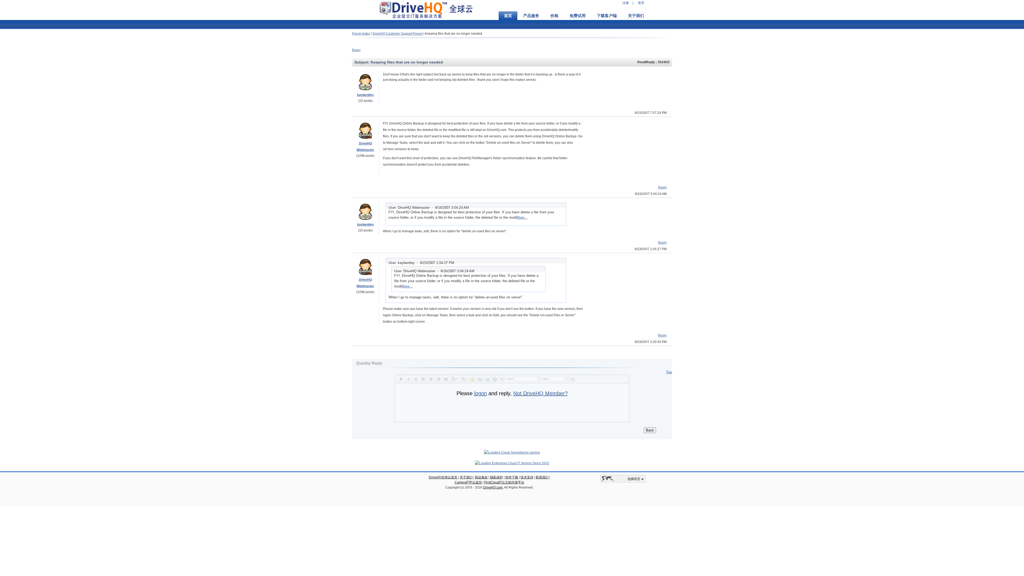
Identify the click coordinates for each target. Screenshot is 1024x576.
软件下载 (511, 477)
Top (669, 372)
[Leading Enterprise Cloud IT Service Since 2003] (512, 463)
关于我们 (636, 16)
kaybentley (365, 95)
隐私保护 (496, 477)
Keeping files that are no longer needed (453, 33)
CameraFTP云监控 (468, 482)
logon (480, 393)
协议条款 (481, 477)
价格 (554, 16)
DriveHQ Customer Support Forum (398, 33)
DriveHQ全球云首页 (443, 477)
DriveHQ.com (493, 487)
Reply (356, 50)
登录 (641, 3)
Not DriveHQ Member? (540, 393)
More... (522, 217)
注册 (625, 3)
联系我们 (542, 477)
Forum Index (361, 33)
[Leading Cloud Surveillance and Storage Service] (512, 452)
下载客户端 (607, 16)
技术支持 (527, 477)
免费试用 (578, 16)
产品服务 (531, 16)
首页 (508, 16)
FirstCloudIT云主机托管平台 (504, 482)
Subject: (362, 62)
